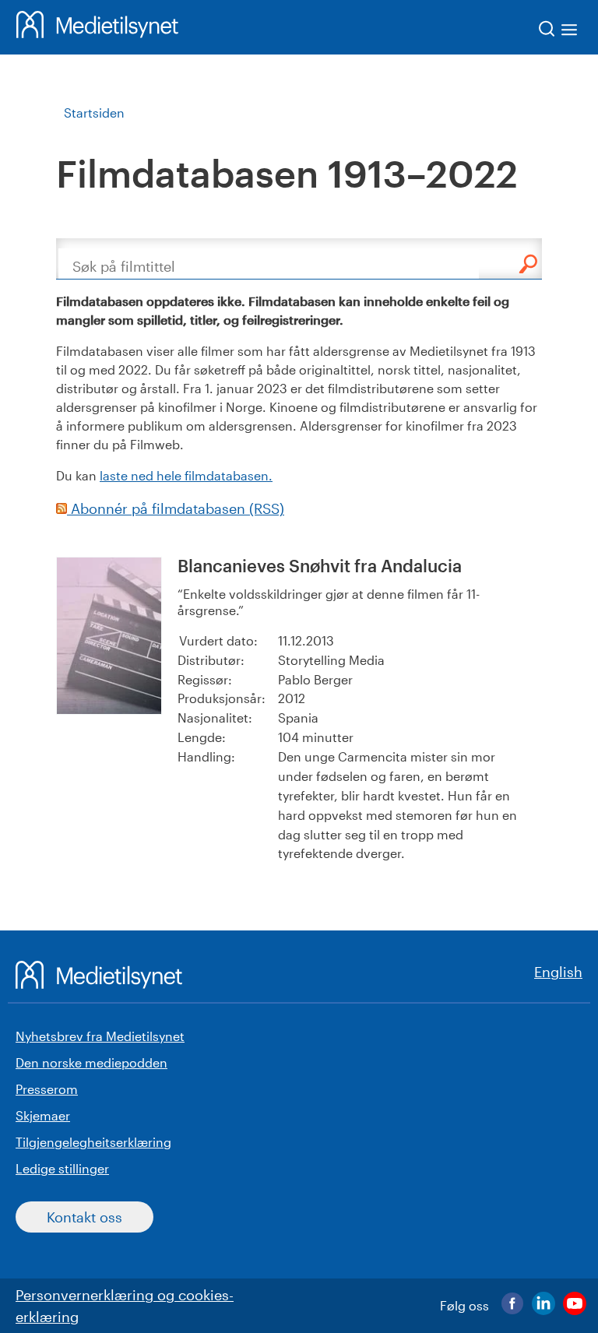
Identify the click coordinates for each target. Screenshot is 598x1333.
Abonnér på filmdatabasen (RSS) (175, 508)
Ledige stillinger (62, 1168)
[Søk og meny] (559, 31)
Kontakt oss (84, 1217)
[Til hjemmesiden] (97, 27)
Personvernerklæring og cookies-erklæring (125, 1305)
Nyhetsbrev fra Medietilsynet (100, 1036)
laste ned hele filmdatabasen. (186, 475)
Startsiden (94, 112)
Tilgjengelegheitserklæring (93, 1141)
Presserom (47, 1089)
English (558, 971)
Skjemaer (43, 1115)
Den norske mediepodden (91, 1062)
